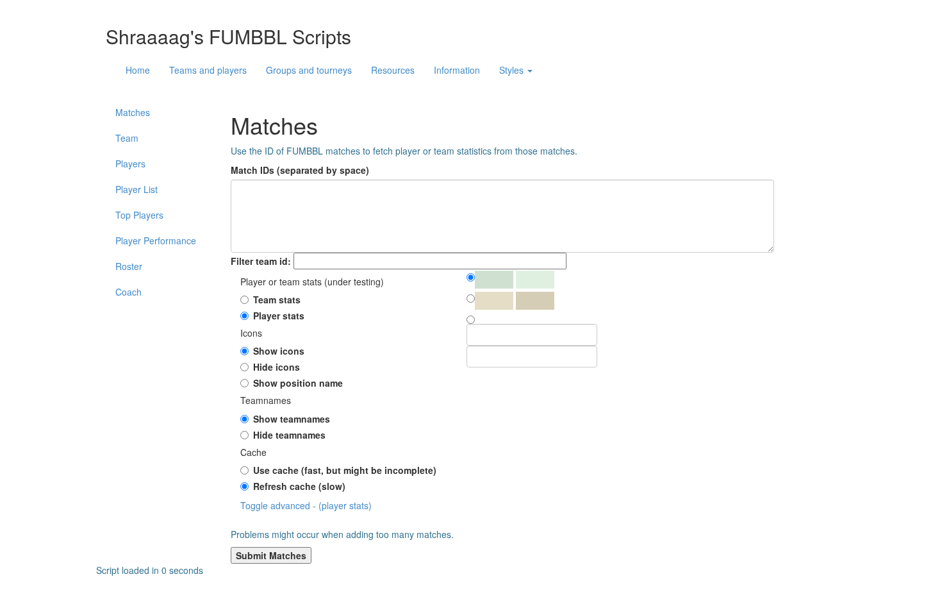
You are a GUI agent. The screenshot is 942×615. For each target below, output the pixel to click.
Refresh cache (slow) (299, 486)
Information (457, 69)
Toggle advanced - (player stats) (306, 505)
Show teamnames (291, 418)
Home (138, 69)
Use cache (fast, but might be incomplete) (344, 470)
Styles (512, 69)
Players (130, 163)
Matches (132, 112)
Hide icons (276, 366)
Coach (128, 291)
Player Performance (155, 240)
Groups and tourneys (309, 69)
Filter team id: (261, 261)
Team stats (277, 299)
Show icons (278, 350)
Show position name (298, 382)
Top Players (139, 214)
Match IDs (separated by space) (300, 170)
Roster (128, 266)
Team (126, 137)
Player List (136, 189)
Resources (393, 69)
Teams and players (208, 69)
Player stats (278, 315)
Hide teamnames (289, 434)
